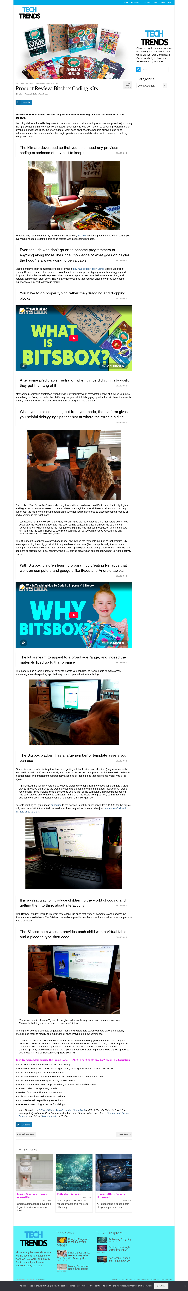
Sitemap (42, 1279)
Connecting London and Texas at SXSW (119, 1259)
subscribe (56, 805)
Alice (21, 94)
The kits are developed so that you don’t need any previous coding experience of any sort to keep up (69, 150)
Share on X (121, 153)
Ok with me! (161, 1286)
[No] (184, 1286)
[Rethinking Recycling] (74, 1172)
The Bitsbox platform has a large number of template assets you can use (73, 757)
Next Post (123, 1134)
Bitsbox (82, 235)
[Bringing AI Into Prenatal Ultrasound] (114, 1172)
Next (129, 1187)
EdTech (35, 94)
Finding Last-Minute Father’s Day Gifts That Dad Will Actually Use (73, 1255)
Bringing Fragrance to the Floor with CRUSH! (73, 1242)
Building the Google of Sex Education (119, 1248)
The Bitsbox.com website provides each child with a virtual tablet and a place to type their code (73, 934)
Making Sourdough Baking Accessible (78, 1267)
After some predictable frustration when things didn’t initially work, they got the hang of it (74, 382)
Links (37, 1279)
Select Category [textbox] (146, 85)
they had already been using (88, 268)
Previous (18, 1187)
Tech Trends (43, 94)
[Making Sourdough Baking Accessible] (34, 1172)
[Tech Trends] (30, 13)
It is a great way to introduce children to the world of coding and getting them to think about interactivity (73, 902)
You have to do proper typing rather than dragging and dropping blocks (72, 295)
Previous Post (27, 1134)
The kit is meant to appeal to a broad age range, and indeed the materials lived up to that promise (73, 659)
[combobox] (151, 85)
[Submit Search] (138, 69)
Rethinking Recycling (120, 1239)
